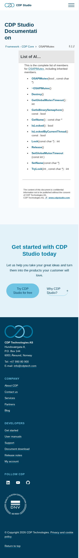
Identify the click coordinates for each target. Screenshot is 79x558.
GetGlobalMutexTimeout (48, 100)
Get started (11, 430)
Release (37, 147)
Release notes (13, 455)
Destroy (37, 94)
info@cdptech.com (25, 365)
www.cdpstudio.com (59, 198)
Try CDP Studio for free (22, 291)
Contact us (11, 391)
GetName (38, 119)
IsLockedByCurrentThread (49, 131)
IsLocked (38, 125)
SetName (37, 162)
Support (9, 442)
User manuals (13, 436)
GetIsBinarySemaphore (47, 109)
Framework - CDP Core (19, 46)
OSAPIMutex (36, 68)
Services (10, 398)
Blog (7, 410)
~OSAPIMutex (40, 88)
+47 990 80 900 (19, 361)
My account (12, 461)
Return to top (13, 545)
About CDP (11, 385)
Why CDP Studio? (53, 291)
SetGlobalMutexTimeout (47, 153)
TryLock (37, 168)
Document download (17, 448)
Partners (10, 404)
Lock (35, 141)
